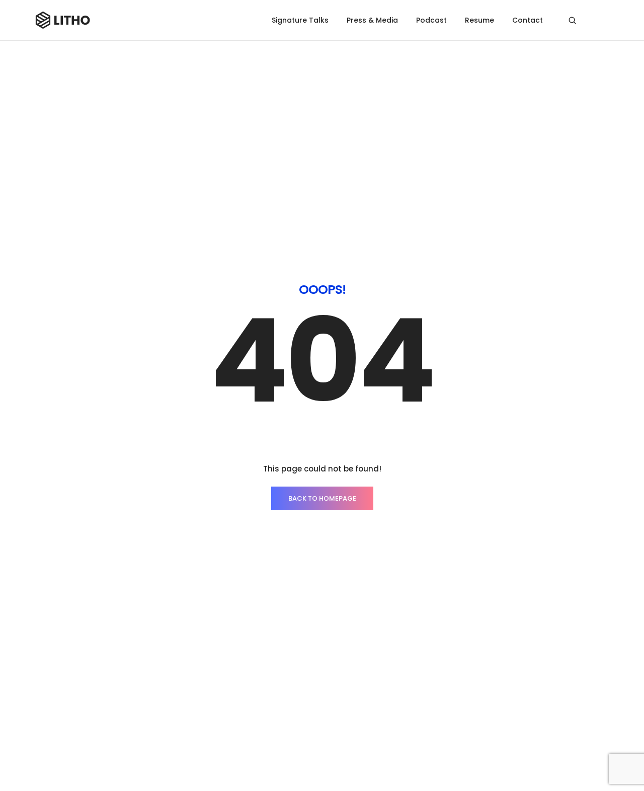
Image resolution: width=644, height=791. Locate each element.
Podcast (431, 20)
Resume (479, 20)
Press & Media (372, 20)
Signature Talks (300, 20)
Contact (527, 20)
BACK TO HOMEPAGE (322, 498)
